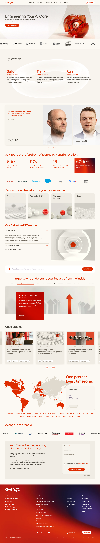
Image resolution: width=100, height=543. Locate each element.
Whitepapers (71, 504)
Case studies (71, 501)
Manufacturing (41, 512)
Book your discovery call (76, 469)
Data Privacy (81, 463)
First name (66, 445)
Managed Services (11, 510)
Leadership (85, 501)
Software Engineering (12, 498)
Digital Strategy (10, 507)
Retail (9, 361)
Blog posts (70, 498)
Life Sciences (40, 510)
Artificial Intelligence (17, 361)
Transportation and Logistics (45, 526)
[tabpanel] (80, 398)
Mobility (38, 518)
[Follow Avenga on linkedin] (37, 532)
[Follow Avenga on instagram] (41, 532)
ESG (83, 511)
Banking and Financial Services (45, 501)
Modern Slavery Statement (62, 537)
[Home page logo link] (9, 2)
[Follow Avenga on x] (45, 532)
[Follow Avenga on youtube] (49, 532)
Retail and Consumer (42, 521)
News (68, 507)
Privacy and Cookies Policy (89, 537)
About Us (85, 498)
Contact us (90, 2)
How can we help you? (69, 454)
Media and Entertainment (44, 515)
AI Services (8, 501)
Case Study (9, 346)
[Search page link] (83, 2)
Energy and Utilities (42, 504)
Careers (65, 2)
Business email (67, 450)
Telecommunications (42, 524)
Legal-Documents (50, 537)
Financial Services (43, 361)
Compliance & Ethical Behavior (87, 507)
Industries (39, 2)
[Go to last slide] (49, 148)
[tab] (11, 283)
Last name (80, 445)
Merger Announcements (75, 537)
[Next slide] (54, 148)
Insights (48, 2)
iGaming (38, 507)
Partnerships (86, 504)
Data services (9, 504)
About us (56, 2)
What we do (29, 2)
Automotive (39, 498)
